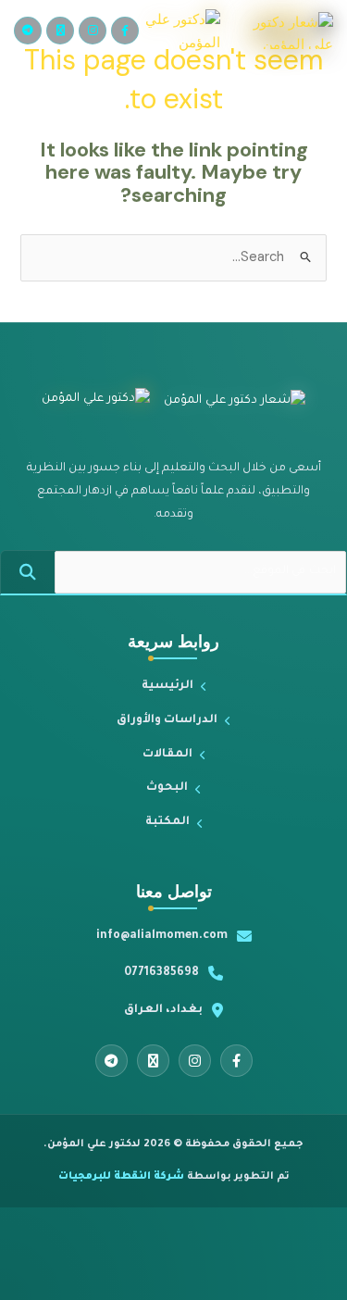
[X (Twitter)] (60, 30)
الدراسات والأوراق (167, 720)
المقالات (167, 754)
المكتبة (167, 822)
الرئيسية (167, 686)
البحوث (167, 787)
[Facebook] (125, 30)
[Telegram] (28, 30)
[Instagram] (92, 30)
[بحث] (28, 572)
